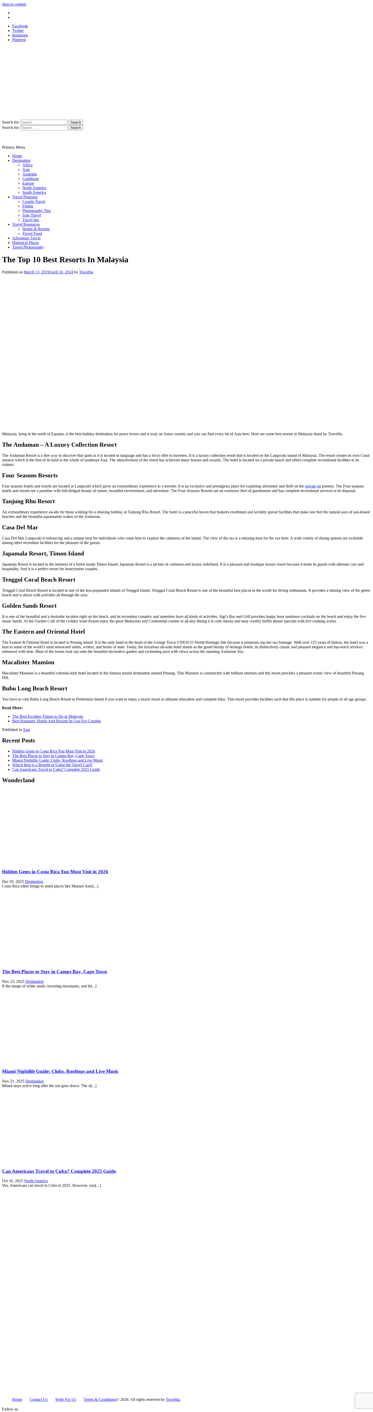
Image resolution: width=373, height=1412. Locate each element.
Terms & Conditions (100, 1399)
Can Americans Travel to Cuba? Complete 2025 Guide (56, 769)
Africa (27, 165)
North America (34, 188)
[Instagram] (37, 1409)
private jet (313, 486)
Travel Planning (25, 197)
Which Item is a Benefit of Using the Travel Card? (52, 765)
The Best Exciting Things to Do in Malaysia (47, 716)
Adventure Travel (26, 238)
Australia (29, 174)
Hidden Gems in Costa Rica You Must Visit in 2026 (53, 751)
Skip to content (14, 4)
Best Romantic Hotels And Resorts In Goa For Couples (56, 721)
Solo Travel (31, 215)
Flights (27, 206)
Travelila (86, 272)
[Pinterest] (45, 1409)
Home (17, 156)
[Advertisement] (186, 81)
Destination (21, 160)
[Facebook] (29, 1409)
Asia (26, 169)
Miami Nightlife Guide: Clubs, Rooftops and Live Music (57, 760)
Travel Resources (26, 224)
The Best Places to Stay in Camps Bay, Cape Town (53, 756)
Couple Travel (33, 201)
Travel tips (30, 220)
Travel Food (32, 233)
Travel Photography (28, 247)
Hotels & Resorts (36, 229)
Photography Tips (36, 210)
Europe (28, 183)
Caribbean (30, 179)
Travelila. (173, 1399)
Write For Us (22, 13)
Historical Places (25, 242)
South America (34, 192)
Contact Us (21, 17)
